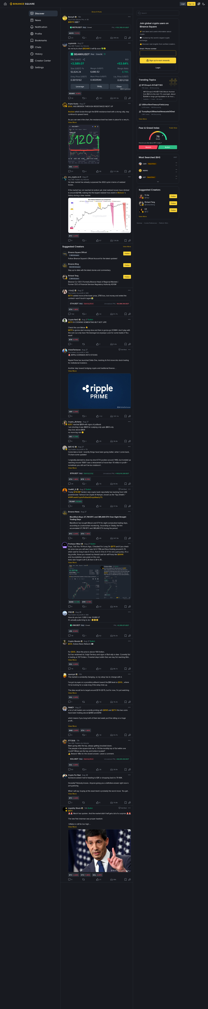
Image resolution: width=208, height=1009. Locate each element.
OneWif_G (72, 489)
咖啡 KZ (71, 447)
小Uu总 (71, 290)
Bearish (148, 147)
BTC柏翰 (71, 740)
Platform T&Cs (163, 223)
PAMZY (71, 707)
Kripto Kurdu (73, 104)
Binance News (73, 512)
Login (183, 4)
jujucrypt (71, 674)
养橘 (70, 612)
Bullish (167, 147)
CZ (146, 209)
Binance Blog (73, 264)
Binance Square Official (77, 252)
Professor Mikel (74, 544)
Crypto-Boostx (74, 641)
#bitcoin (120, 193)
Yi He (147, 195)
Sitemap (139, 223)
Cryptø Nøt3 (73, 319)
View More (127, 246)
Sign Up (191, 4)
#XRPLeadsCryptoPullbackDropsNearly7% (85, 497)
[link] (43, 13)
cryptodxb (72, 43)
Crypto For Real (74, 775)
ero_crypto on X (74, 177)
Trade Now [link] (173, 128)
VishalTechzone (74, 350)
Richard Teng (73, 276)
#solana (71, 112)
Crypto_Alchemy (74, 422)
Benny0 (71, 17)
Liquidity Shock (74, 808)
